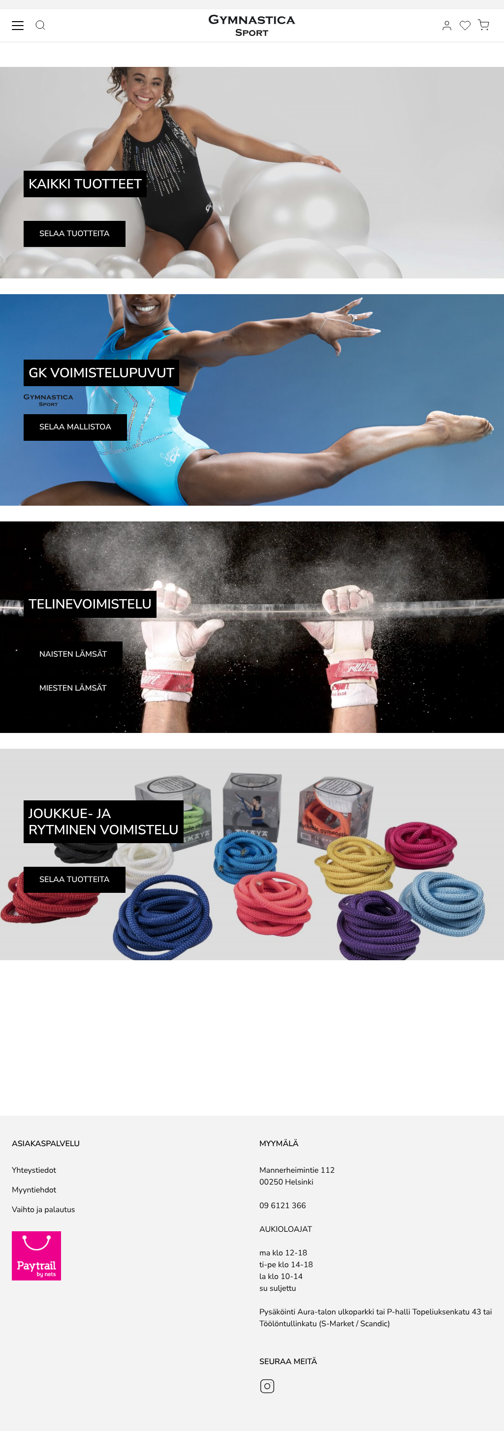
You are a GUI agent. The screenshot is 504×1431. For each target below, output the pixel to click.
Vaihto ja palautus (43, 1209)
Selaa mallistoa (75, 427)
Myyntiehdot (34, 1190)
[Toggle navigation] (18, 25)
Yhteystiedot (34, 1170)
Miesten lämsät (73, 688)
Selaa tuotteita (74, 233)
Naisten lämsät (73, 654)
